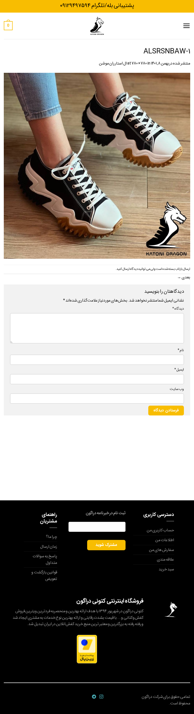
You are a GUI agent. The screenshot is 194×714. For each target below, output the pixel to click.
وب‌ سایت (177, 389)
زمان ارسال (48, 546)
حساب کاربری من (160, 530)
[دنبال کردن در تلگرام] (93, 697)
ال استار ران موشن (113, 63)
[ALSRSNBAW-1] (97, 165)
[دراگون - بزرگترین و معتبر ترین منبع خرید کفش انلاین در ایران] (97, 26)
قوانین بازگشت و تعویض (44, 575)
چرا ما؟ (51, 537)
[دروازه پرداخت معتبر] (87, 649)
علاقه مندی (165, 559)
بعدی (183, 277)
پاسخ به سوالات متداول (45, 559)
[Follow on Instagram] (100, 697)
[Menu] (186, 26)
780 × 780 (139, 63)
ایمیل (179, 370)
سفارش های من (161, 550)
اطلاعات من (164, 540)
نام (181, 350)
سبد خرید (166, 569)
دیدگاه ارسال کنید (127, 269)
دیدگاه (178, 309)
